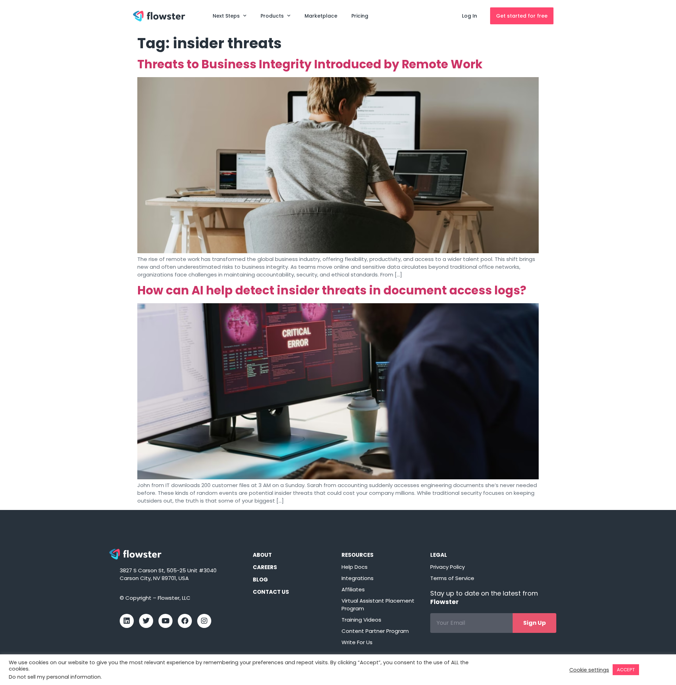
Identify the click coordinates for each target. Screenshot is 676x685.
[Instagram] (204, 621)
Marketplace (321, 15)
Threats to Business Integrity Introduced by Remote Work (309, 64)
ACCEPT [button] (626, 669)
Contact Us (271, 592)
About (262, 555)
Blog (260, 579)
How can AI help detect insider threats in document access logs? (331, 290)
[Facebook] (185, 621)
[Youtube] (165, 621)
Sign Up (534, 623)
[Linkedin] (127, 621)
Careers (265, 567)
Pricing (359, 15)
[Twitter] (146, 621)
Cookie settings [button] (589, 670)
